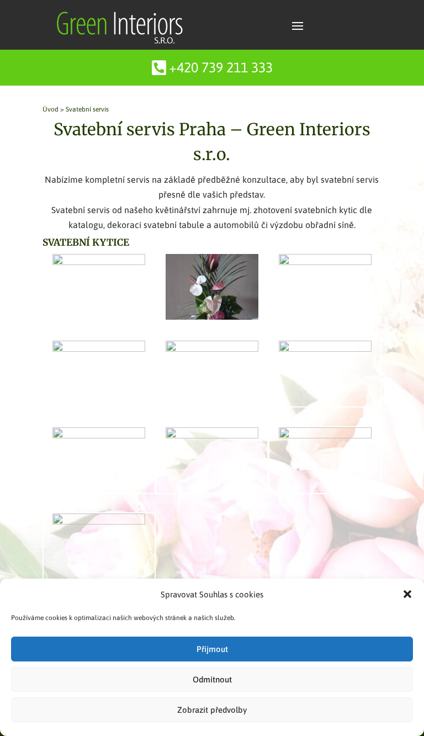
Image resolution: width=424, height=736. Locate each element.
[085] (212, 316)
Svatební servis (87, 109)
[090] (325, 348)
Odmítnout (212, 679)
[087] (98, 348)
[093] (325, 435)
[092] (212, 435)
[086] (325, 262)
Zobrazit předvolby (212, 709)
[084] (98, 262)
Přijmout (212, 649)
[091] (98, 435)
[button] (407, 594)
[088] (212, 348)
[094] (98, 521)
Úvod (51, 109)
